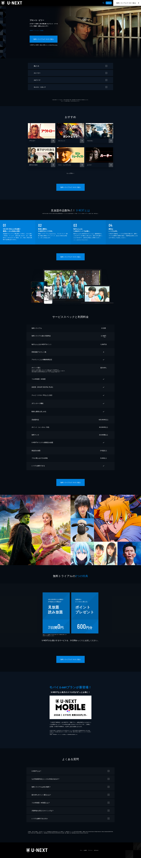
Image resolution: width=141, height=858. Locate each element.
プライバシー (90, 850)
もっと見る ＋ (70, 173)
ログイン (109, 3)
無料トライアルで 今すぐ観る (126, 3)
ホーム (81, 850)
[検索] (103, 2)
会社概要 (85, 850)
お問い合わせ (96, 850)
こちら (55, 45)
